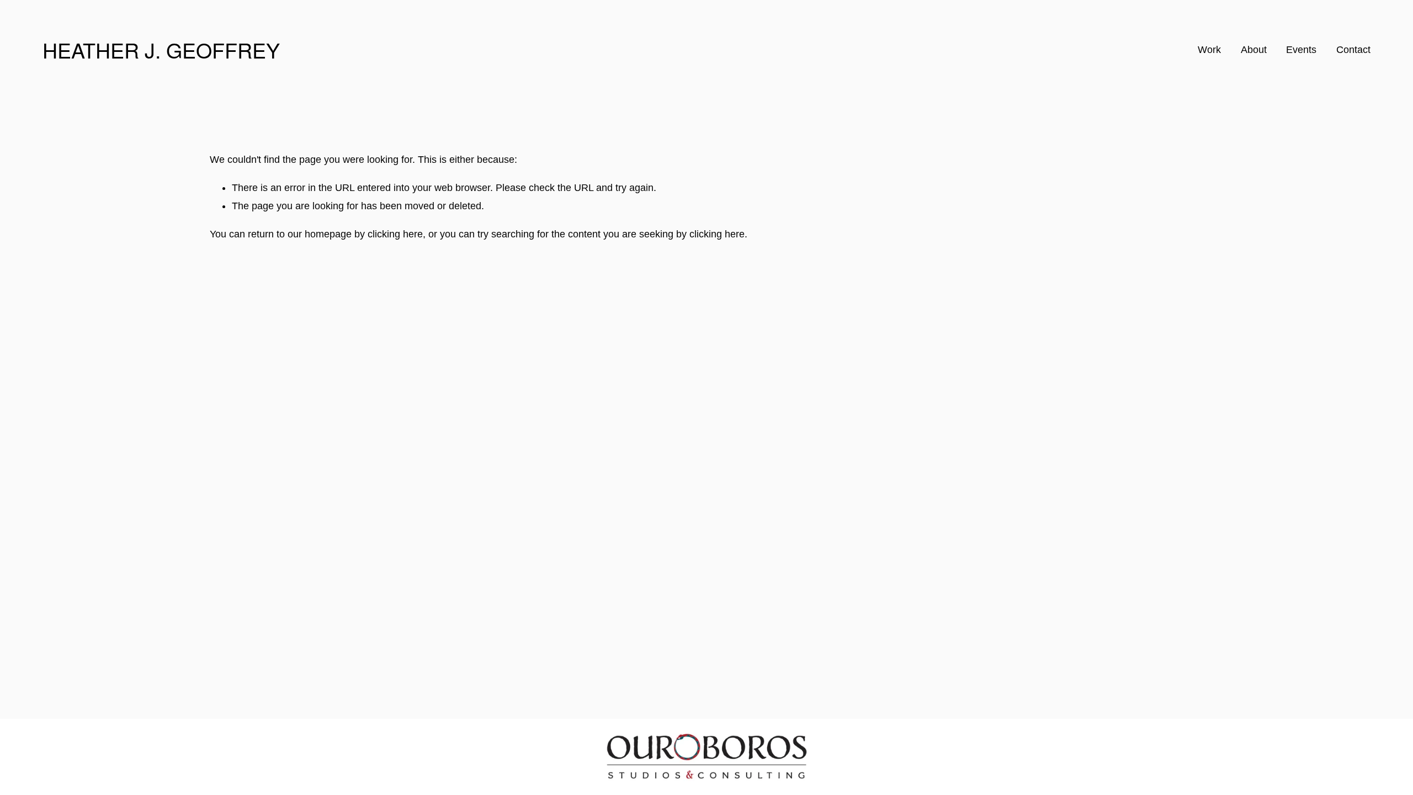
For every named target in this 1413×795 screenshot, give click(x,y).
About (1254, 49)
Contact (1353, 49)
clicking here (395, 234)
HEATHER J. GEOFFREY (161, 50)
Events (1301, 49)
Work (1209, 49)
